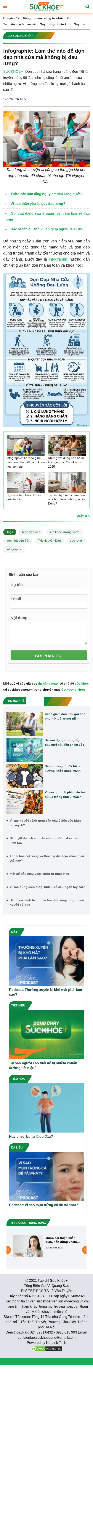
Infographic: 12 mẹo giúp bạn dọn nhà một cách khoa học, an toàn (25, 462)
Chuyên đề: (11, 18)
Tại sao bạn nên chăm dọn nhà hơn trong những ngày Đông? (66, 499)
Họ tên (17, 585)
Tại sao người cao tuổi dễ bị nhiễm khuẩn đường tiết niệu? (43, 1065)
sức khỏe (82, 683)
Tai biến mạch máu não (20, 24)
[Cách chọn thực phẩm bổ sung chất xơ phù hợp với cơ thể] (28, 1249)
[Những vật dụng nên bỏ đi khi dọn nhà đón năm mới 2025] (67, 445)
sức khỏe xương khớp (64, 532)
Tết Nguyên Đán (49, 540)
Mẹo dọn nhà (31, 532)
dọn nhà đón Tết (17, 540)
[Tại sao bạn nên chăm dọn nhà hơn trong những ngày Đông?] (67, 482)
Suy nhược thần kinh (55, 24)
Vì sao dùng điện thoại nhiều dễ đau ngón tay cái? (47, 887)
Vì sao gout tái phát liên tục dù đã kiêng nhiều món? (65, 795)
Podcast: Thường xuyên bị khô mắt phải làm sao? (45, 992)
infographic (58, 259)
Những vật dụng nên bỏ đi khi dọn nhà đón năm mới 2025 (66, 462)
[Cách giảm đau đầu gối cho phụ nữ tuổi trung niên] (24, 724)
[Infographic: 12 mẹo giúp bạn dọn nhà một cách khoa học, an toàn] (25, 445)
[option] (46, 1250)
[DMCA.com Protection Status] (46, 1348)
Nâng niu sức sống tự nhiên (44, 18)
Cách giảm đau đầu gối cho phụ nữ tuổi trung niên (65, 716)
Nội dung (19, 618)
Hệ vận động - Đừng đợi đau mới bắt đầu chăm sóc (64, 742)
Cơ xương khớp (73, 689)
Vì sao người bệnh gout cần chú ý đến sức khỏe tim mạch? (46, 823)
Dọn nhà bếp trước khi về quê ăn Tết (23, 497)
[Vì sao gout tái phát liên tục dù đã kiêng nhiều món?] (24, 802)
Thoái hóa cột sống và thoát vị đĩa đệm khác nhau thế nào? (47, 858)
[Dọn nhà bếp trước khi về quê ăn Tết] (25, 482)
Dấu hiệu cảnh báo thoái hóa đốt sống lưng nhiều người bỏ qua (47, 902)
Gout (71, 18)
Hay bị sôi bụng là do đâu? (31, 1136)
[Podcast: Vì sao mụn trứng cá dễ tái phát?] (46, 1176)
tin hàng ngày (48, 683)
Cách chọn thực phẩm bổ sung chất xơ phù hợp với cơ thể (61, 1240)
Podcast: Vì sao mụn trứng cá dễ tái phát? (43, 1205)
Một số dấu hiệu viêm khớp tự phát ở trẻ (40, 873)
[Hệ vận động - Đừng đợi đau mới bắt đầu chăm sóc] (24, 750)
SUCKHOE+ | (13, 71)
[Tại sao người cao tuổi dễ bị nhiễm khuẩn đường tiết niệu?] (46, 1034)
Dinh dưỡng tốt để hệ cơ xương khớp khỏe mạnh (63, 768)
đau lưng (76, 540)
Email (16, 599)
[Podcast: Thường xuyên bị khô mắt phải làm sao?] (46, 961)
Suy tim (79, 24)
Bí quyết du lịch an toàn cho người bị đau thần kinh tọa (44, 841)
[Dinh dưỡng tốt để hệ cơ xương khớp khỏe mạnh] (24, 776)
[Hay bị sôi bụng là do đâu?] (46, 1107)
